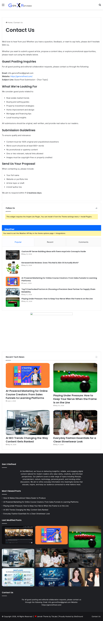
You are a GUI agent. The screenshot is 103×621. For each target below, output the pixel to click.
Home (9, 22)
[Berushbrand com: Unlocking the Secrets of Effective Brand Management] (51, 577)
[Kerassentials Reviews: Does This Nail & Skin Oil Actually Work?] (13, 268)
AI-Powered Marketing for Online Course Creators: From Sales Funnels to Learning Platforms (27, 394)
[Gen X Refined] (20, 5)
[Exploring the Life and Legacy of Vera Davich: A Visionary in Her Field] (85, 577)
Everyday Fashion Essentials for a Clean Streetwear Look (74, 439)
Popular (18, 242)
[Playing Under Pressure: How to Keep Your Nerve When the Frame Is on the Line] (13, 302)
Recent (50, 242)
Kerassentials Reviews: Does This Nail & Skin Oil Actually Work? (50, 262)
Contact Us (96, 616)
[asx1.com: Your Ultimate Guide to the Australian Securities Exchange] (18, 577)
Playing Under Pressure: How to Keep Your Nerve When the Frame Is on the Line (57, 298)
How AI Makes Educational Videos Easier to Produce (24, 498)
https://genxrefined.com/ (21, 76)
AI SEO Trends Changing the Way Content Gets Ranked (27, 439)
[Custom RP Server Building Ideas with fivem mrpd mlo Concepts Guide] (13, 255)
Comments (83, 242)
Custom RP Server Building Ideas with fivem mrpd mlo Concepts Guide (53, 251)
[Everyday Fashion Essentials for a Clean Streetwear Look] (75, 422)
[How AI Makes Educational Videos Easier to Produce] (18, 535)
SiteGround (78, 616)
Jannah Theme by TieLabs (47, 616)
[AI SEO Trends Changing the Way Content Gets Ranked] (28, 422)
